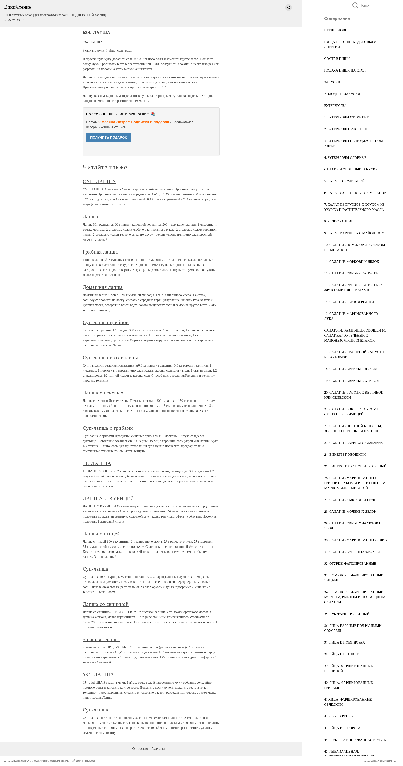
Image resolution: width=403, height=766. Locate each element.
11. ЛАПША (97, 463)
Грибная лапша (100, 251)
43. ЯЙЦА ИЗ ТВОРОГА (342, 728)
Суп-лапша (95, 568)
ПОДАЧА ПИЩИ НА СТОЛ (345, 70)
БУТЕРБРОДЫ (335, 105)
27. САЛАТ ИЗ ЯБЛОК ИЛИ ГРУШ (350, 499)
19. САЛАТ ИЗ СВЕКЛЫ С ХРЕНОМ (351, 380)
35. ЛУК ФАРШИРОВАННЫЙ (346, 613)
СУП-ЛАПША (99, 181)
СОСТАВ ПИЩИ (337, 58)
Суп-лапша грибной (106, 322)
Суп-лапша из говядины (110, 357)
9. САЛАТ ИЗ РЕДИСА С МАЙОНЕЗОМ (354, 233)
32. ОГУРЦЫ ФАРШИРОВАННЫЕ (350, 563)
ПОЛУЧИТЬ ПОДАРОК (108, 137)
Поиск (360, 5)
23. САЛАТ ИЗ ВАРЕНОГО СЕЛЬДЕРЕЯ (354, 442)
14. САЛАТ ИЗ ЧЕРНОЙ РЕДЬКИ (349, 301)
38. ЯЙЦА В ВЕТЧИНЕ (341, 654)
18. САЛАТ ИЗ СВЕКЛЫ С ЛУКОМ (350, 369)
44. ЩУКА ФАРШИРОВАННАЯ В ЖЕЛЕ (355, 739)
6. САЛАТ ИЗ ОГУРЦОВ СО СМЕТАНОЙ (355, 192)
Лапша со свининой (106, 604)
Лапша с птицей (101, 533)
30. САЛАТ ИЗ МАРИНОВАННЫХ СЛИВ (355, 540)
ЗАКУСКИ (332, 82)
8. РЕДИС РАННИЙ (339, 221)
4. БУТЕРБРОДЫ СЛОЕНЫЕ (345, 157)
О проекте (140, 748)
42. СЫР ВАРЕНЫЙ (339, 716)
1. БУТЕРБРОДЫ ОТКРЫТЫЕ (346, 117)
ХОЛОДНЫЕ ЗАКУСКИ (342, 93)
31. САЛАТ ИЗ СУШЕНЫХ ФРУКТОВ (353, 551)
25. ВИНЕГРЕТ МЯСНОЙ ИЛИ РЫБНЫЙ (355, 466)
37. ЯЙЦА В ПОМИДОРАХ (344, 642)
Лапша (90, 216)
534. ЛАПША (98, 674)
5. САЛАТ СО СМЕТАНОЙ (344, 181)
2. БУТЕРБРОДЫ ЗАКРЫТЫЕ (346, 129)
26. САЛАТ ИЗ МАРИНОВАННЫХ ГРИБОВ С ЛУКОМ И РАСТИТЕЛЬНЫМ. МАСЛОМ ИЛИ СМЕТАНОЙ (355, 483)
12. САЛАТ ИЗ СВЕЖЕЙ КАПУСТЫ (351, 273)
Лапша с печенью (103, 392)
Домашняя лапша (103, 287)
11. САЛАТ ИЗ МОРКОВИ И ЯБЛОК (351, 261)
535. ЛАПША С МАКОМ (378, 760)
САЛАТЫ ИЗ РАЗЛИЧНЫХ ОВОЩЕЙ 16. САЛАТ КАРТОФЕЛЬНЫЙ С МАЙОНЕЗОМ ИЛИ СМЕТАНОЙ (355, 335)
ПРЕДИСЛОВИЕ (337, 30)
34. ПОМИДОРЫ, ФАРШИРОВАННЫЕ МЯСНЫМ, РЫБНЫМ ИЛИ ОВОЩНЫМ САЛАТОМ (354, 597)
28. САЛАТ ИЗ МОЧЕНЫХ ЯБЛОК (350, 511)
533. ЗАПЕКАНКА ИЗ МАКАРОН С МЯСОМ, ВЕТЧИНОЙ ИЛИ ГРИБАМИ (51, 760)
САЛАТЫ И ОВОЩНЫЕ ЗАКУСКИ (351, 169)
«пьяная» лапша (101, 639)
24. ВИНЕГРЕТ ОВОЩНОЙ (345, 454)
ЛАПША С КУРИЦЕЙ (108, 498)
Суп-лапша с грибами (108, 427)
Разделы (158, 748)
